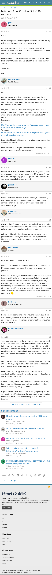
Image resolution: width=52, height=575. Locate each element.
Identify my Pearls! (19, 421)
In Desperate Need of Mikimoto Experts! (25, 428)
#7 (50, 311)
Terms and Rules (8, 557)
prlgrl (8, 431)
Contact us (6, 555)
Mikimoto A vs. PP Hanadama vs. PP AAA (25, 438)
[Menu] (3, 2)
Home (4, 519)
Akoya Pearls (15, 441)
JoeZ (4, 18)
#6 (50, 256)
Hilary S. (9, 421)
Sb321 (8, 453)
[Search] (49, 2)
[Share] (46, 31)
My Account (6, 541)
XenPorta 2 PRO (7, 572)
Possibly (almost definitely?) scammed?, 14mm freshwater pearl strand (28, 462)
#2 (50, 88)
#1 (50, 31)
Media (4, 525)
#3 (50, 167)
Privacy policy (7, 560)
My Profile (6, 538)
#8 (50, 337)
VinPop (8, 466)
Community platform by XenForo (21, 570)
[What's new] (44, 2)
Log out (5, 544)
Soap (8, 441)
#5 (50, 220)
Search (4, 528)
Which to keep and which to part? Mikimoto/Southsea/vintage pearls (22, 449)
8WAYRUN (27, 572)
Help (4, 563)
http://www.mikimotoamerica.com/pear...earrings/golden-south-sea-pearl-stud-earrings (25, 126)
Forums (5, 522)
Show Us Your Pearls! (18, 431)
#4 (50, 194)
